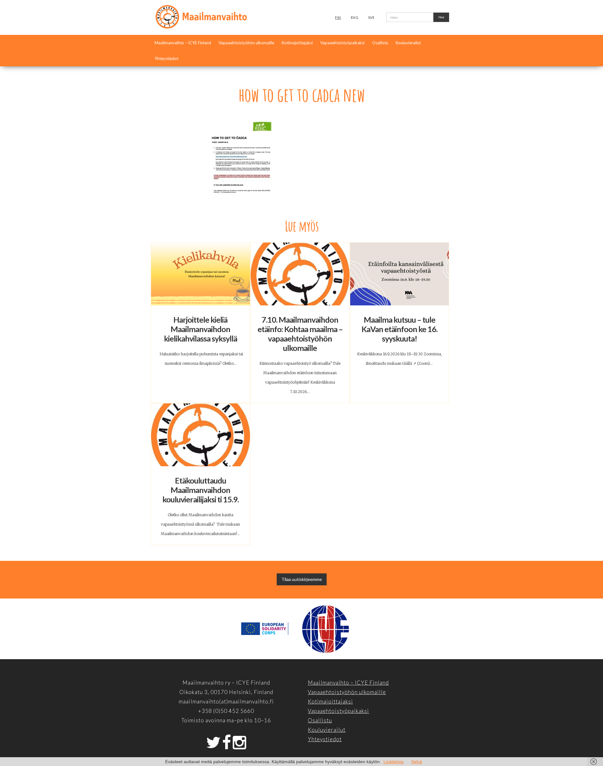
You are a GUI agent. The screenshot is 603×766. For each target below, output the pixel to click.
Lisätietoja (393, 761)
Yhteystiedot (166, 58)
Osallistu (380, 42)
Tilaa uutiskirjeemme (301, 579)
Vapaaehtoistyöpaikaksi (342, 42)
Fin (338, 17)
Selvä (416, 761)
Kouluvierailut (408, 42)
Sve (371, 17)
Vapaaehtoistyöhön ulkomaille (246, 42)
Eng (355, 17)
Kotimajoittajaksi (297, 42)
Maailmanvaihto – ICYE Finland (183, 42)
